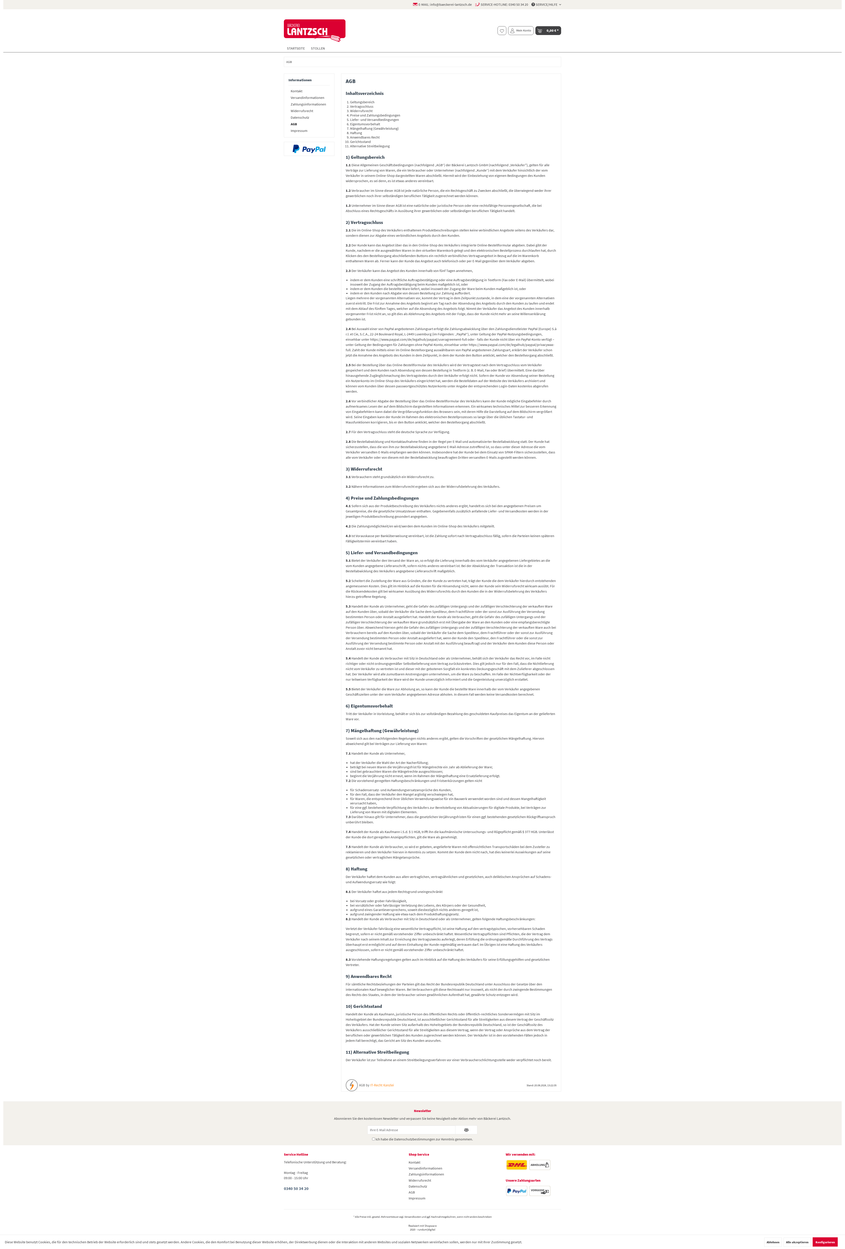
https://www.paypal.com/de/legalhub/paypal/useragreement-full (418, 339)
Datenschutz (300, 117)
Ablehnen (773, 1242)
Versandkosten (412, 1216)
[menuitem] (502, 30)
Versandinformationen (307, 97)
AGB (294, 124)
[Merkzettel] (502, 30)
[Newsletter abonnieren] (466, 1129)
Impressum (299, 130)
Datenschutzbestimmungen (414, 1139)
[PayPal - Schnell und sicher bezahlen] (309, 149)
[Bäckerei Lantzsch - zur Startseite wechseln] (318, 30)
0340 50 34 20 (518, 4)
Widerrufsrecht (302, 111)
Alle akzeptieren (797, 1242)
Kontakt (296, 91)
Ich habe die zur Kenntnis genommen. (424, 1139)
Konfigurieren (825, 1242)
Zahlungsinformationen (308, 104)
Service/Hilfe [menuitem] (546, 4)
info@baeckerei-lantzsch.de (451, 4)
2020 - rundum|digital (422, 1229)
